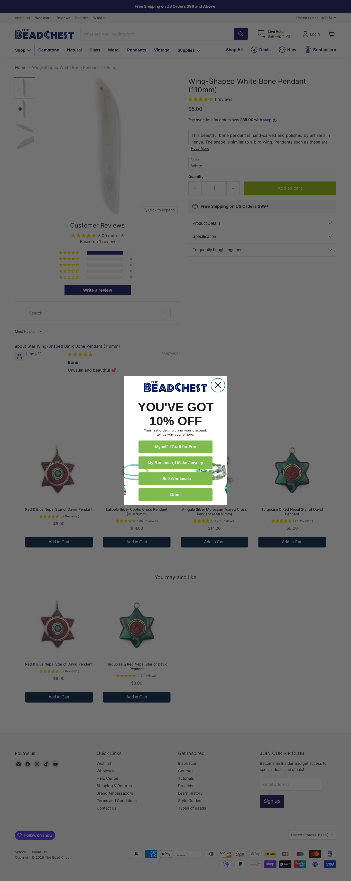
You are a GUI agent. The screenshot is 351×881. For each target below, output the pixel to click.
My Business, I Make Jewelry (175, 463)
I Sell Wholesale (175, 479)
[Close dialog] (218, 385)
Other (175, 494)
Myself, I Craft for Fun (175, 447)
